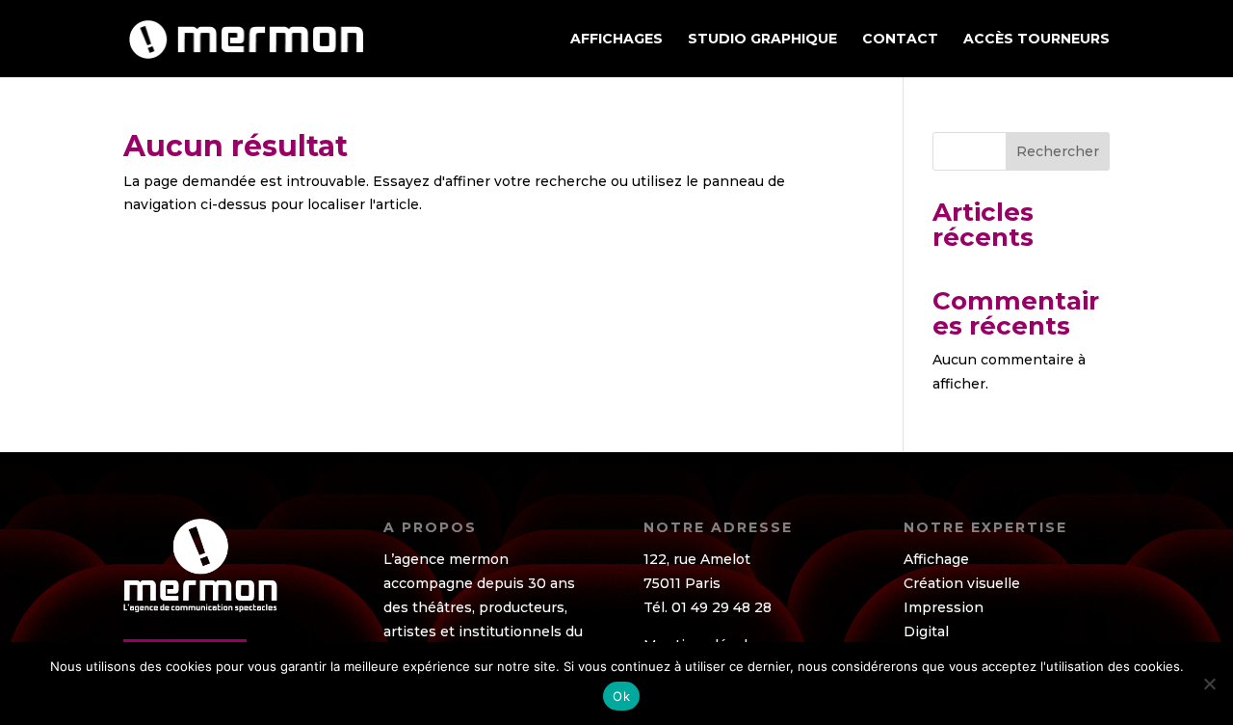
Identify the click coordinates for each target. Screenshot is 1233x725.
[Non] (1209, 683)
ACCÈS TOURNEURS (1036, 39)
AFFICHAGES (616, 39)
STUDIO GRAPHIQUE (762, 39)
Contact (900, 39)
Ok (621, 696)
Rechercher (1057, 151)
